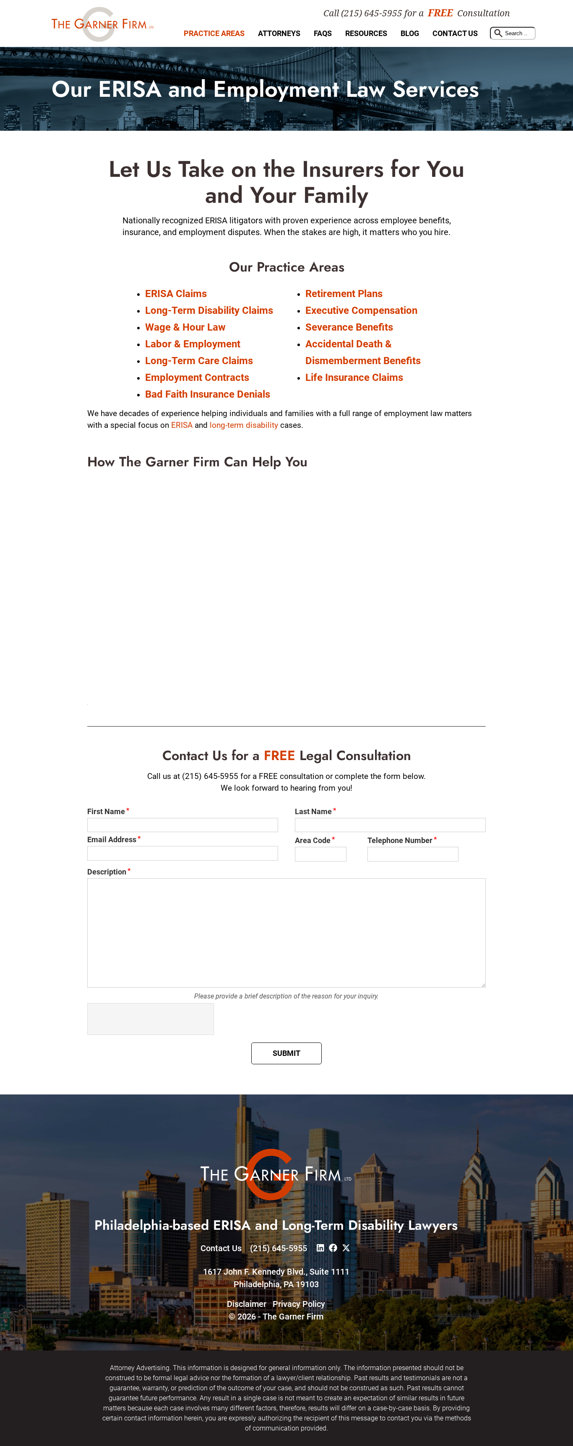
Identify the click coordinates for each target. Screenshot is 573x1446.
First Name (106, 811)
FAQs (323, 33)
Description (106, 871)
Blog (410, 33)
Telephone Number (399, 840)
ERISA (182, 425)
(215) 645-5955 (278, 1248)
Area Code (313, 840)
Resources (366, 33)
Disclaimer (246, 1304)
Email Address (111, 839)
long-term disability (244, 425)
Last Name (313, 811)
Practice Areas (214, 33)
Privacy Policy (299, 1304)
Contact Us (455, 33)
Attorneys (279, 33)
